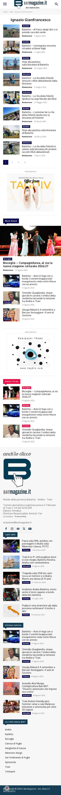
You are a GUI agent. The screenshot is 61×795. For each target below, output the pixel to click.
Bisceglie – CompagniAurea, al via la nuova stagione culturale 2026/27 (27, 264)
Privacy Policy (20, 516)
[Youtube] (30, 529)
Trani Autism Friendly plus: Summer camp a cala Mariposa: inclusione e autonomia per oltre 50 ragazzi (39, 705)
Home (5, 12)
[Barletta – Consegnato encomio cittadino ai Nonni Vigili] (11, 47)
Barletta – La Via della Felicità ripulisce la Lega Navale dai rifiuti (39, 97)
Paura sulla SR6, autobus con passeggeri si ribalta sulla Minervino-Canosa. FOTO (37, 543)
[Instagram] (12, 529)
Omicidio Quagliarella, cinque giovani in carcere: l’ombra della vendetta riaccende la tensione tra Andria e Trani (39, 297)
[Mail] (18, 529)
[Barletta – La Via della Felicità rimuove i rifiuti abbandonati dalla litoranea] (11, 79)
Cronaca (7, 302)
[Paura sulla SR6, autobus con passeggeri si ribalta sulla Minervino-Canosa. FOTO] (11, 546)
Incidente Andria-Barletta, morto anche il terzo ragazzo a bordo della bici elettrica (39, 592)
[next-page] (25, 162)
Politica (7, 319)
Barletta (7, 285)
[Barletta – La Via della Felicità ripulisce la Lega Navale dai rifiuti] (11, 97)
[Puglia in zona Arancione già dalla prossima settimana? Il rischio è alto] (11, 610)
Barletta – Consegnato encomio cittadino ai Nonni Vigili (39, 47)
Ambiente (27, 92)
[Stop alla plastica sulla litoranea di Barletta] (11, 63)
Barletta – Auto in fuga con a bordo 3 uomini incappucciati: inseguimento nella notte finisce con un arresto (39, 280)
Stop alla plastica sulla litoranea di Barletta (35, 63)
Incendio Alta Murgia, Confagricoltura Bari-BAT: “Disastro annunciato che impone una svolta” (39, 687)
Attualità (26, 74)
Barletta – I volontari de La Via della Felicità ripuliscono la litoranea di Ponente (38, 115)
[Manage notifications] (6, 788)
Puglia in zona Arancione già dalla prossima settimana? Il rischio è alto (39, 608)
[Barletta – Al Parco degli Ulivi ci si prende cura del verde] (11, 31)
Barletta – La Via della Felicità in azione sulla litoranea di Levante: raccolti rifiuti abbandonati (39, 149)
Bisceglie (7, 259)
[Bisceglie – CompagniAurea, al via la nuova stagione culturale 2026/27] (30, 241)
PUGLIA (26, 615)
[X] (24, 529)
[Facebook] (6, 529)
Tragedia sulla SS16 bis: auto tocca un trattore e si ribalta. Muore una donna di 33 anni (37, 576)
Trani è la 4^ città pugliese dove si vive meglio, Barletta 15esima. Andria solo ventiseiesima (39, 559)
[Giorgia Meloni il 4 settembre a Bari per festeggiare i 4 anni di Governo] (11, 314)
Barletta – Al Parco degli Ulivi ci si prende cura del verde (40, 31)
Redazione (8, 270)
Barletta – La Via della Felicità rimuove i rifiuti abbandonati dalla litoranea (39, 80)
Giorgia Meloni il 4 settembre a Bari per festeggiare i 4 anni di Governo (38, 312)
